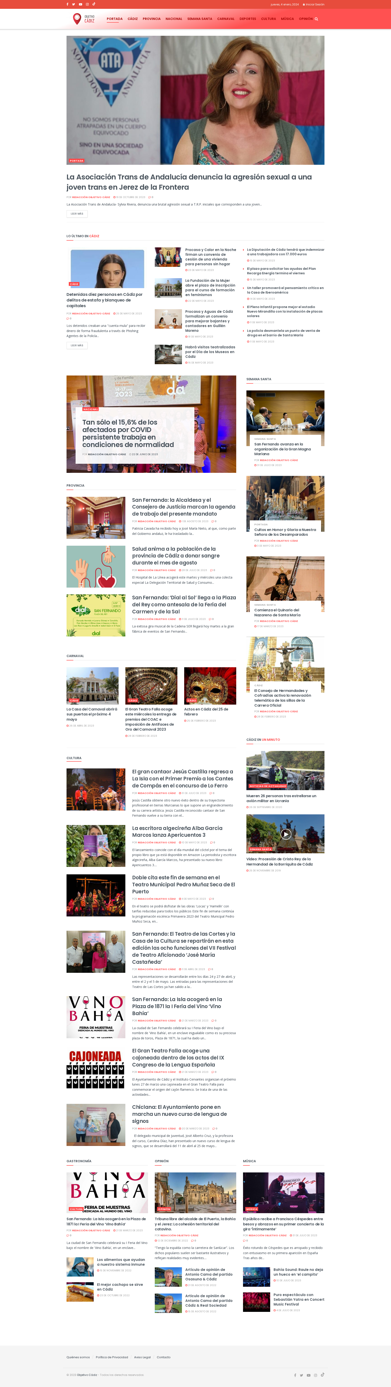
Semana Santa (199, 19)
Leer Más (77, 213)
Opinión (306, 19)
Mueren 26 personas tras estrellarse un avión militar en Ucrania (281, 798)
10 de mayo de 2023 (194, 842)
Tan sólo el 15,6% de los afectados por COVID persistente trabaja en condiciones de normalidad (128, 433)
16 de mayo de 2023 (200, 362)
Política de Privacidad (112, 1357)
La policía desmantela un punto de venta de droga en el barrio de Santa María (283, 332)
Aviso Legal (142, 1357)
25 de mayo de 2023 (128, 313)
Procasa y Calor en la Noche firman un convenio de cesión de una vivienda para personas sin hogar (210, 256)
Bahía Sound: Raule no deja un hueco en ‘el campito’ (298, 1272)
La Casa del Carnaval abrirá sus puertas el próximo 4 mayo (92, 714)
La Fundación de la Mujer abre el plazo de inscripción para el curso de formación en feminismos (210, 287)
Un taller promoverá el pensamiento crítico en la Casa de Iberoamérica (285, 290)
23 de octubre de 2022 (114, 1295)
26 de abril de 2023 (81, 725)
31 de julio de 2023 (193, 793)
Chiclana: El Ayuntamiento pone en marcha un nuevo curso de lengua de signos (179, 1114)
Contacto (164, 1357)
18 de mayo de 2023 (200, 336)
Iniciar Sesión (314, 4)
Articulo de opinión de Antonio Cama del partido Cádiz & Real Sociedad (209, 1301)
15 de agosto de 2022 (201, 1311)
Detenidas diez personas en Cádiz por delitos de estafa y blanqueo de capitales (105, 300)
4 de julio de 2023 (288, 1310)
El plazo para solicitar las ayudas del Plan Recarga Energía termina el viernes (281, 270)
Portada (115, 19)
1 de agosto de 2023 (194, 521)
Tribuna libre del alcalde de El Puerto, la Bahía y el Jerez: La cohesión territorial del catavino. (195, 1224)
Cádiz (133, 19)
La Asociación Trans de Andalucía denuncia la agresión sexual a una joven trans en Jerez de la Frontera (189, 182)
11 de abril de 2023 (193, 969)
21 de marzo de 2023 (194, 1020)
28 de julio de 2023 (194, 570)
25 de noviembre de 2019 (264, 870)
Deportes (248, 19)
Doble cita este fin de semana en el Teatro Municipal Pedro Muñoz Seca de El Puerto (183, 884)
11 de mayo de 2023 (261, 322)
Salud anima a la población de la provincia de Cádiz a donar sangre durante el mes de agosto (175, 556)
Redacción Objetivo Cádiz (91, 197)
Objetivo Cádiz (87, 1375)
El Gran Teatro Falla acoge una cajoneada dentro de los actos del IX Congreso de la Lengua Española (178, 1057)
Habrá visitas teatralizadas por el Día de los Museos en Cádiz (210, 352)
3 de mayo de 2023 (268, 546)
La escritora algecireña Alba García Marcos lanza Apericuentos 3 (177, 832)
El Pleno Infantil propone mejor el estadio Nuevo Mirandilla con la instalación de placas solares (285, 311)
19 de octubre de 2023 (130, 197)
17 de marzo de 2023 (270, 626)
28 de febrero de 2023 (142, 736)
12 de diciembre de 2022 (172, 1240)
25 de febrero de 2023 (201, 720)
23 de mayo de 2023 (200, 270)
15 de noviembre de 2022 (115, 1270)
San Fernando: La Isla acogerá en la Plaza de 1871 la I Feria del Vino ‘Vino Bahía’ (177, 1006)
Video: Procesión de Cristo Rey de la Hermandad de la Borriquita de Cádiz (279, 861)
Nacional (174, 19)
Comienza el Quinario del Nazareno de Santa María (277, 612)
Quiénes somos (78, 1357)
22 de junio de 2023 (144, 454)
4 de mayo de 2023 (193, 899)
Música (287, 19)
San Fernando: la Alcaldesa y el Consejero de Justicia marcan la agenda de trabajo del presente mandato (183, 507)
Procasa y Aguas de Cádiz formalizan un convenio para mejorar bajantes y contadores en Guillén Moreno (209, 321)
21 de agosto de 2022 (201, 1285)
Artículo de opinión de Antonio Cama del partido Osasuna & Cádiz (209, 1274)
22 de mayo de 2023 (200, 301)
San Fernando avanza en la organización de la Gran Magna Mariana (282, 449)
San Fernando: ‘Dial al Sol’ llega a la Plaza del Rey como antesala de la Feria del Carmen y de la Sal (184, 604)
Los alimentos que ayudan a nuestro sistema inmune (121, 1262)
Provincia (152, 19)
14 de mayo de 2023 (262, 299)
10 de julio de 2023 (288, 1280)
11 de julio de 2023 (193, 619)
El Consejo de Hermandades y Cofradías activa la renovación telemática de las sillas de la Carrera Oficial (282, 698)
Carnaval (226, 19)
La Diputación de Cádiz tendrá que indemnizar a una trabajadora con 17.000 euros (285, 251)
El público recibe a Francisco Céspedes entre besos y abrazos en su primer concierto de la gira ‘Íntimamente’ (283, 1224)
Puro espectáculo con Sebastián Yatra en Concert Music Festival (299, 1299)
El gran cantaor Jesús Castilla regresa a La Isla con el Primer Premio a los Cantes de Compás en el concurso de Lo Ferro (182, 778)
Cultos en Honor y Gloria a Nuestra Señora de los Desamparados (285, 532)
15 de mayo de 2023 (262, 260)
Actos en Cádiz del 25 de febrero (206, 712)
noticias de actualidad (268, 786)
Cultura (268, 19)
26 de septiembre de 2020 (265, 807)
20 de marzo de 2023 (195, 1128)
